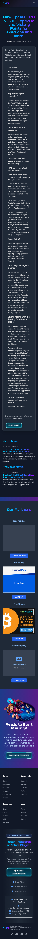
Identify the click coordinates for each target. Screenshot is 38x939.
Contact (23, 819)
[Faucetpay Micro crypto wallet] (19, 579)
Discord (11, 261)
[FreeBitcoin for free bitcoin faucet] (19, 621)
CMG (6, 3)
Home (5, 781)
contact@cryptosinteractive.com (19, 908)
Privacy (23, 813)
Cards (5, 813)
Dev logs (6, 823)
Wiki (4, 819)
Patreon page (13, 386)
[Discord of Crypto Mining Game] (16, 934)
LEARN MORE (19, 680)
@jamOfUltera (24, 914)
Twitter (18, 259)
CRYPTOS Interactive (22, 927)
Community (7, 795)
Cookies (24, 816)
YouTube (24, 791)
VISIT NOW (19, 597)
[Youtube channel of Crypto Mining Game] (21, 934)
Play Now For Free (19, 755)
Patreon (23, 784)
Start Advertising (19, 872)
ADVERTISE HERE (19, 556)
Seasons (6, 788)
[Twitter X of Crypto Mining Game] (12, 934)
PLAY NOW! (14, 425)
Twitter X (24, 788)
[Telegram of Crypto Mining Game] (26, 934)
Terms (23, 809)
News (5, 809)
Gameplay (6, 784)
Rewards (6, 791)
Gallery (5, 798)
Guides (5, 816)
